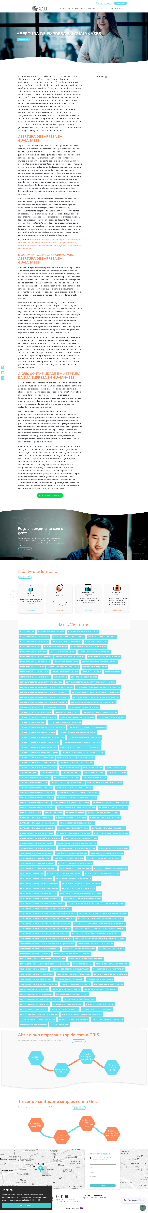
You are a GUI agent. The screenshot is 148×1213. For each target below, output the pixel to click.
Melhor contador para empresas (33, 1009)
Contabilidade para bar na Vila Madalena (100, 712)
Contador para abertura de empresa (35, 778)
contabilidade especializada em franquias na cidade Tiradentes (46, 687)
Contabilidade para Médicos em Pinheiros (76, 762)
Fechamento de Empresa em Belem (33, 969)
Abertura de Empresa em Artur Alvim (83, 632)
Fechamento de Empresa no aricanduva (36, 979)
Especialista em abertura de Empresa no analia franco (42, 959)
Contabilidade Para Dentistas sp (111, 717)
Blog (106, 8)
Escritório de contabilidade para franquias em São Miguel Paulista (48, 914)
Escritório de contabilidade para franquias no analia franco (46, 939)
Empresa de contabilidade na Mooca (105, 818)
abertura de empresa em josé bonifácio (57, 242)
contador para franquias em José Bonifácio (74, 788)
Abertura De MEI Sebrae (91, 672)
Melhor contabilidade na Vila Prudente (72, 994)
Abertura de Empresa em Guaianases (59, 33)
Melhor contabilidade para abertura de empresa (40, 999)
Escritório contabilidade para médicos (110, 868)
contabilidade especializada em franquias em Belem (41, 682)
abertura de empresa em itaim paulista (50, 239)
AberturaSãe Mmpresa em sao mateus (35, 677)
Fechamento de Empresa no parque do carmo (38, 984)
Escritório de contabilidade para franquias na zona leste (44, 934)
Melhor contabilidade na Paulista (66, 989)
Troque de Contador (95, 8)
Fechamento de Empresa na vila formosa (36, 974)
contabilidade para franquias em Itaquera (37, 732)
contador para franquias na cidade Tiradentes (76, 798)
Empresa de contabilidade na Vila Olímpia (37, 828)
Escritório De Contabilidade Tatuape (35, 954)
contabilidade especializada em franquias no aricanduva (43, 702)
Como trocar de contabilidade (84, 677)
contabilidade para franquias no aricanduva (39, 752)
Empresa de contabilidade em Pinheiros (103, 813)
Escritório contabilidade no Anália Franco (38, 868)
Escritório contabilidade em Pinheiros (36, 853)
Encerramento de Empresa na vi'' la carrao (37, 848)
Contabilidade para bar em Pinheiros (84, 707)
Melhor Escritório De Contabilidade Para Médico (82, 1014)
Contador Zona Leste (75, 813)
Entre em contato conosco (49, 495)
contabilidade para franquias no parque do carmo (83, 752)
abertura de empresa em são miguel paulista (39, 245)
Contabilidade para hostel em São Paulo (37, 757)
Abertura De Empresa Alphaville (51, 632)
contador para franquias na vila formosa (71, 803)
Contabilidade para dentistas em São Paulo (38, 717)
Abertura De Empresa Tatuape (95, 667)
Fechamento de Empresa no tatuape (75, 984)
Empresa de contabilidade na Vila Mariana (77, 823)
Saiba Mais (34, 1200)
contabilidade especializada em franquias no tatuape (93, 702)
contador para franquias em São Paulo (36, 798)
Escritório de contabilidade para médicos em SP (39, 949)
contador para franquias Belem (33, 783)
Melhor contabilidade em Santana (34, 989)
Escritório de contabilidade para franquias (82, 898)
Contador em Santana (92, 768)
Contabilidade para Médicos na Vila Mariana (38, 768)
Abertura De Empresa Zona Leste (65, 672)
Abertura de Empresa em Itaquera (102, 637)
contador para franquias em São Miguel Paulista (78, 793)
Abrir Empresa (80, 8)
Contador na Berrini (28, 773)
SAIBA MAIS (23, 39)
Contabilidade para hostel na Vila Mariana (38, 762)
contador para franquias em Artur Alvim (104, 783)
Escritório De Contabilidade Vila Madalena (72, 954)
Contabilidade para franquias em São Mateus (77, 732)
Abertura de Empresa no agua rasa (69, 657)
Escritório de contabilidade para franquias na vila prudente (99, 929)
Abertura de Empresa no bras (66, 662)
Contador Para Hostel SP (30, 813)
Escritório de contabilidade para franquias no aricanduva (100, 939)
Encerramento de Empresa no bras (113, 848)
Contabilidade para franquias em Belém (65, 722)
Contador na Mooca (49, 773)
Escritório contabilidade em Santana (71, 853)
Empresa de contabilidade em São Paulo (36, 818)
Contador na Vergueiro (94, 773)
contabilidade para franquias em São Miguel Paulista (42, 737)
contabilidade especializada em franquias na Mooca (98, 687)
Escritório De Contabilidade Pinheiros (79, 949)
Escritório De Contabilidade (31, 873)
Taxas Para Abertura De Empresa (33, 1024)
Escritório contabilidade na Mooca (68, 858)
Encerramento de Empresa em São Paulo (80, 838)
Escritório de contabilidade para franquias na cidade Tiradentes (47, 919)
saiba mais (31, 611)
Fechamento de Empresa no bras (100, 979)
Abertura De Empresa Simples (32, 667)
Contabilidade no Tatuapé (31, 707)
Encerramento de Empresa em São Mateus (111, 833)
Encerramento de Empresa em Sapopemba (36, 843)
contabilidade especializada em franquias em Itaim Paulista (90, 682)
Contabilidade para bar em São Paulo (35, 712)
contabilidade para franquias (32, 722)
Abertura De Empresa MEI (30, 647)
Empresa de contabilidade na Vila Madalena (38, 823)
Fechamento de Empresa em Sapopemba (108, 969)
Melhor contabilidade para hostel (34, 1004)
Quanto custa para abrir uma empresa (107, 1019)
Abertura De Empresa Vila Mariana (34, 672)
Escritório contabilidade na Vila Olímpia (75, 863)
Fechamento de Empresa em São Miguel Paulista (70, 969)
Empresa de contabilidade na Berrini (71, 818)
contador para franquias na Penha (35, 803)
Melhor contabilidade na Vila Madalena (100, 989)
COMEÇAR (120, 3)
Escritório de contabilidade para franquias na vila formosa (99, 924)
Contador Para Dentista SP (94, 778)
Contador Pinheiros (53, 813)
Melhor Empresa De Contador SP (64, 1009)
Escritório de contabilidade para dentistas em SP (80, 893)
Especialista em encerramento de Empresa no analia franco (44, 964)
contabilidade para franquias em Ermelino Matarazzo (42, 727)
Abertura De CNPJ (27, 632)
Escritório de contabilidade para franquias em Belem (42, 903)
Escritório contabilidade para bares (75, 868)
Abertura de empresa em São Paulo (34, 642)
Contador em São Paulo (115, 768)
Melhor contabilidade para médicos (67, 1004)
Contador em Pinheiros (70, 768)
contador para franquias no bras (113, 808)
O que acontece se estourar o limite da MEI (37, 1019)
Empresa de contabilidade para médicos (108, 828)
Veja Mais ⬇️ (101, 77)
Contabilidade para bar (55, 707)
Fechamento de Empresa (82, 964)
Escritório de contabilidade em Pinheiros (64, 873)
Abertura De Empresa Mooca (55, 647)
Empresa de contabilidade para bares (73, 828)
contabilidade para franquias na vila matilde (81, 742)
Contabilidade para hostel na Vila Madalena (75, 757)
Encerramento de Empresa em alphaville (36, 833)
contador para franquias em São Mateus (37, 793)
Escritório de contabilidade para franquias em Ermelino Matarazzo (96, 903)
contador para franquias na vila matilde (37, 808)
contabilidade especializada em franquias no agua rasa (96, 697)
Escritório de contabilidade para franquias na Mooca (100, 919)
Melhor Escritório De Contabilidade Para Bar (39, 1014)
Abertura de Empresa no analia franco (104, 657)
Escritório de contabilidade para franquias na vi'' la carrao (45, 924)
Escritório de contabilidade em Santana (102, 873)
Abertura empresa (112, 672)
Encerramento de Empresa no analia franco (77, 848)
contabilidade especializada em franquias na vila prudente (44, 697)
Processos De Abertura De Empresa (73, 1019)
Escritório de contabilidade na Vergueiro (73, 878)
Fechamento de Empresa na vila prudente (110, 974)
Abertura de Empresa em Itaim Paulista (68, 637)
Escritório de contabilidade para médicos (95, 944)
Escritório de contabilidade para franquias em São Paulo (103, 914)
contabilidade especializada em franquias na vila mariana (44, 692)
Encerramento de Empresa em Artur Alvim (74, 833)
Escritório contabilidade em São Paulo (107, 853)
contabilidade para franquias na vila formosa (39, 742)
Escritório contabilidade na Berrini (35, 858)
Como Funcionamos (66, 8)
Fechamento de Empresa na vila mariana (73, 974)
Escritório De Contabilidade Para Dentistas (38, 893)
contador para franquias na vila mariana (110, 803)
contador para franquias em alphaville (67, 783)
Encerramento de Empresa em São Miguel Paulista (40, 838)
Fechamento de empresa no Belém (69, 979)
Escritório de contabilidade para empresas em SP (40, 898)
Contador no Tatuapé (117, 773)
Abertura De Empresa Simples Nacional (63, 667)
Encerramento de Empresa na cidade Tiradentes (76, 843)
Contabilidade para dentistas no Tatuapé (77, 717)
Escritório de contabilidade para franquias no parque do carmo (47, 944)
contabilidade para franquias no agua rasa (38, 747)
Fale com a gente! (117, 8)
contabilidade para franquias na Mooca (84, 737)
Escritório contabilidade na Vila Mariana (37, 863)
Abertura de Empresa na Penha (62, 652)
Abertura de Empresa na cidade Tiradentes (88, 647)
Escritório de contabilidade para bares (78, 888)
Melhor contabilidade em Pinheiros (108, 984)
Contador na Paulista (71, 773)
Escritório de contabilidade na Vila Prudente (81, 883)
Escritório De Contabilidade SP (111, 949)
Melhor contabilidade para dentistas (79, 999)
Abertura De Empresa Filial (96, 642)
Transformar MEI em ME (59, 1024)
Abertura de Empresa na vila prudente (36, 657)
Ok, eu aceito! (26, 1205)
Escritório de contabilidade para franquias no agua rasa (96, 934)
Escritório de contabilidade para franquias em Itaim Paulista (45, 908)
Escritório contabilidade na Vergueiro (103, 858)
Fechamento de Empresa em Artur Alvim (112, 964)
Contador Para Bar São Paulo (66, 778)
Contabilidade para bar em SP (67, 712)
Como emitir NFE (60, 677)
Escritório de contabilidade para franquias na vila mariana (45, 929)
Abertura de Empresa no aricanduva (35, 662)
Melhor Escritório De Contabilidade (97, 1009)
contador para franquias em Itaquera (36, 788)
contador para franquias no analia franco (76, 808)
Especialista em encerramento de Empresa (86, 959)
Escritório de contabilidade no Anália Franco (39, 888)
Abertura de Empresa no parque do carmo (99, 662)
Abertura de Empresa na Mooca (33, 652)
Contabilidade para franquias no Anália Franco (80, 747)
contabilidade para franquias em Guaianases (87, 727)
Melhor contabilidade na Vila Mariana (36, 994)
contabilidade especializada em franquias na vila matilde (95, 692)
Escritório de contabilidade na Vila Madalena (39, 883)
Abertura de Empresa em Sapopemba (66, 642)
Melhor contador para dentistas (100, 1004)
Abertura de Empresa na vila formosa (94, 652)
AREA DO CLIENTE (103, 3)
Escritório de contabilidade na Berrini (36, 878)
